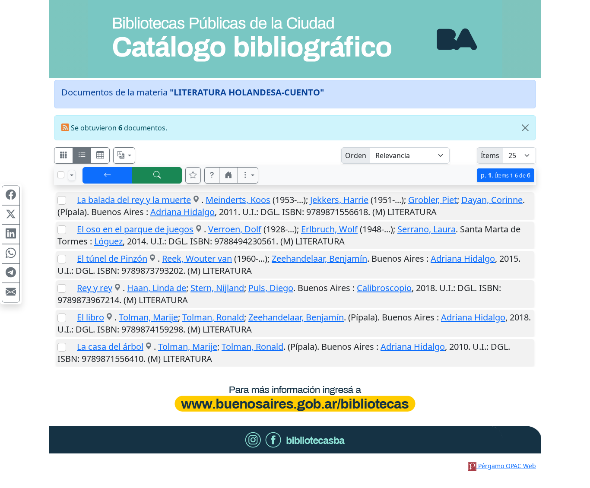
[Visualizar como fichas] (63, 155)
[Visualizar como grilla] (100, 155)
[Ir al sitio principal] (295, 39)
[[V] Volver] (107, 175)
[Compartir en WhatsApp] (11, 254)
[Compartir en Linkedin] (11, 234)
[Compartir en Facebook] (11, 196)
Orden (355, 155)
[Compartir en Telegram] (11, 273)
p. (505, 175)
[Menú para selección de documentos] (72, 175)
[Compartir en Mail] (11, 293)
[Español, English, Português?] (124, 155)
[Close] (525, 128)
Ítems (490, 155)
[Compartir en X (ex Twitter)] (11, 215)
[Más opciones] (248, 175)
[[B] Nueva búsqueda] (157, 175)
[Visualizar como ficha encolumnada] (82, 155)
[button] (212, 175)
